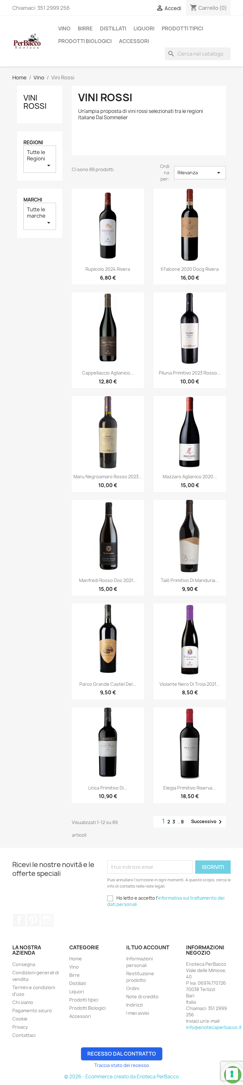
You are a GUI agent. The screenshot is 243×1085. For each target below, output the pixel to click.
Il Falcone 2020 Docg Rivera (190, 269)
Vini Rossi (35, 101)
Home (75, 959)
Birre (85, 28)
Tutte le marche (40, 216)
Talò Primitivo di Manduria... (190, 580)
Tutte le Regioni (40, 159)
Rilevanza (200, 173)
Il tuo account (147, 947)
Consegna (23, 964)
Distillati (113, 28)
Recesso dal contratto (121, 1053)
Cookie (20, 1019)
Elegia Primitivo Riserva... (189, 788)
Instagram (47, 920)
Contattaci (23, 1035)
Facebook (19, 920)
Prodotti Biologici (85, 41)
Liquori (144, 28)
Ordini (132, 988)
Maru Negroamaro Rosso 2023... (107, 477)
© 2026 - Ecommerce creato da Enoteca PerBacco (121, 1076)
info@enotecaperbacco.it (214, 1027)
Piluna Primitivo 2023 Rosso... (190, 373)
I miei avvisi (137, 1013)
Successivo (207, 822)
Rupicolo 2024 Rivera (107, 269)
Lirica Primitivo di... (108, 788)
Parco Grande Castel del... (107, 684)
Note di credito (142, 997)
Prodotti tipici (182, 28)
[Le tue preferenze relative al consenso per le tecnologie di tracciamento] (232, 1074)
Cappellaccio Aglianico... (108, 373)
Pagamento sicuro (32, 1011)
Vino (64, 28)
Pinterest (33, 920)
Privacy (20, 1027)
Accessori (134, 41)
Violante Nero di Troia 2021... (189, 684)
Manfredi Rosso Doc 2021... (108, 580)
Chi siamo (22, 1002)
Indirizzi (134, 1005)
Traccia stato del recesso (121, 1065)
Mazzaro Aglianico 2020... (190, 477)
